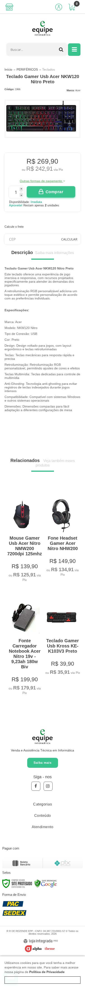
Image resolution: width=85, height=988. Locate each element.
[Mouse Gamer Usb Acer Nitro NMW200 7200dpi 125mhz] (23, 536)
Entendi (42, 980)
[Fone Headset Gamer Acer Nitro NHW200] (61, 533)
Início (8, 69)
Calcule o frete (14, 226)
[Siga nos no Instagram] (48, 786)
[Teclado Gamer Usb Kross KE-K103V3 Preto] (61, 634)
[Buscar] (61, 49)
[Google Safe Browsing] (45, 883)
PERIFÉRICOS (27, 69)
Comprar (54, 192)
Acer (77, 90)
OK (69, 239)
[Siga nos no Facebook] (35, 786)
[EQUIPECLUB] (42, 29)
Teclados (48, 69)
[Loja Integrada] (41, 941)
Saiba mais (42, 762)
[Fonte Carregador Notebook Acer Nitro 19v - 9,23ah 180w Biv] (23, 644)
